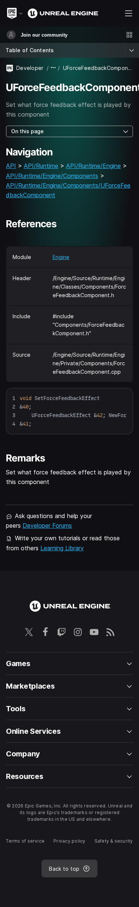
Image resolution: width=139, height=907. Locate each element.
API (11, 165)
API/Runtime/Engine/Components (52, 175)
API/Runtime (41, 165)
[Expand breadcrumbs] (53, 68)
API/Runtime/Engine (93, 165)
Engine (61, 257)
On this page (27, 131)
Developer (30, 68)
